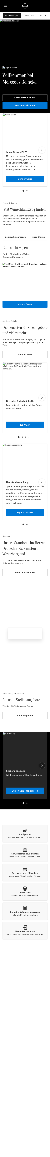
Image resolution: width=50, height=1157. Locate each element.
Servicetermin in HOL (25, 97)
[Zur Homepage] (25, 6)
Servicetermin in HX (25, 105)
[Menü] (5, 5)
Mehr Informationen (25, 572)
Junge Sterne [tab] (38, 236)
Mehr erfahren (25, 304)
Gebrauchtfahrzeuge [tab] (15, 236)
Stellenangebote (25, 715)
